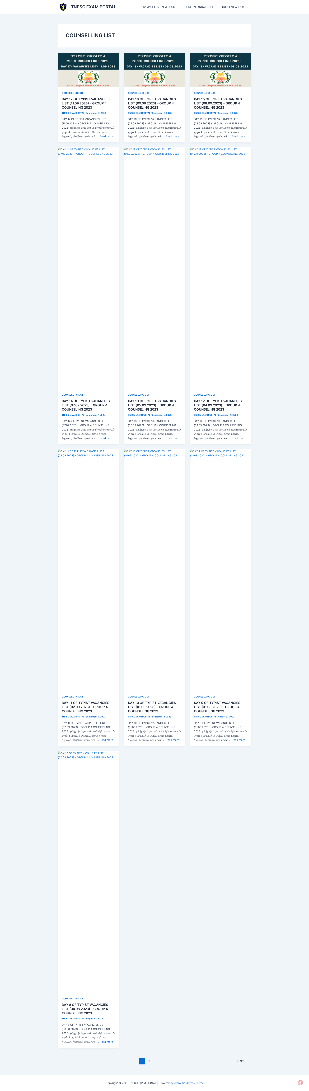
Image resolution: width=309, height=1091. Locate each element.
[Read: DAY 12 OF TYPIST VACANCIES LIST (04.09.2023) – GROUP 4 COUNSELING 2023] (220, 267)
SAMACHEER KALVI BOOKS (159, 7)
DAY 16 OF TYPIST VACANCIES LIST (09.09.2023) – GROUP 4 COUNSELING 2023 (152, 103)
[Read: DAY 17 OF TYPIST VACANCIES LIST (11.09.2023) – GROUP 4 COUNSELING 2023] (88, 69)
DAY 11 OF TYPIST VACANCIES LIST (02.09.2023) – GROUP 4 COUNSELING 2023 (85, 707)
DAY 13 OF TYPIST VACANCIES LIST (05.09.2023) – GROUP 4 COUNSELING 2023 (152, 405)
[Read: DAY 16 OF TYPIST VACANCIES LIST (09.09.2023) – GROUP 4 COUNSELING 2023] (154, 69)
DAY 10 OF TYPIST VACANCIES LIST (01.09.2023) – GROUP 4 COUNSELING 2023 (152, 707)
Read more (106, 136)
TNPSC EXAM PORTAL (93, 6)
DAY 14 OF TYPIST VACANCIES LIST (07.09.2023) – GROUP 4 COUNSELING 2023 (86, 405)
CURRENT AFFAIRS (233, 7)
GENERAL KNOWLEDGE (199, 7)
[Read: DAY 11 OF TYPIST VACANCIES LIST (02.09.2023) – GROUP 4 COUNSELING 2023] (88, 569)
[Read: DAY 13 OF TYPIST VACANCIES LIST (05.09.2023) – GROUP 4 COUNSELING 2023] (154, 267)
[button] (178, 6)
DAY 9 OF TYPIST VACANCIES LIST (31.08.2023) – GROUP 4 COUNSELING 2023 (217, 707)
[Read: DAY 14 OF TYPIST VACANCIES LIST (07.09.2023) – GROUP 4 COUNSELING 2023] (88, 267)
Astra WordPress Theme (189, 1083)
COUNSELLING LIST (72, 93)
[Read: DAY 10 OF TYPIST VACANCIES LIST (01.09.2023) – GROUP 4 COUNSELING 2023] (154, 569)
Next (242, 1061)
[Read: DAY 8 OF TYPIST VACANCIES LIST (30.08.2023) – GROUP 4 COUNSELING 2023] (88, 871)
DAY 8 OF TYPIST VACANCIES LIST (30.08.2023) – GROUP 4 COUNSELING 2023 (85, 1009)
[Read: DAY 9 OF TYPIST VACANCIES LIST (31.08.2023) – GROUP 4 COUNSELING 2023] (220, 569)
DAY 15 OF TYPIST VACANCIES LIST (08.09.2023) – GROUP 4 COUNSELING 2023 (218, 103)
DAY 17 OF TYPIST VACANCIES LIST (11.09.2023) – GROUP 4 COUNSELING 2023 (86, 103)
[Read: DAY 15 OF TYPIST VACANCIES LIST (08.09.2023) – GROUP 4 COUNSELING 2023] (220, 69)
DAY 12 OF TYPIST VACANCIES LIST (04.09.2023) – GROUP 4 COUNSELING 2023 (218, 405)
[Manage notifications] (300, 1082)
